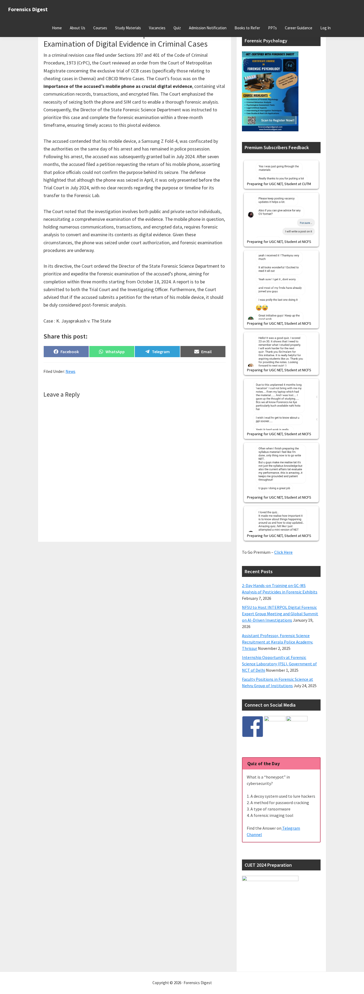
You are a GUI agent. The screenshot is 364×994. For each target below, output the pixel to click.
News (70, 371)
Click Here (283, 552)
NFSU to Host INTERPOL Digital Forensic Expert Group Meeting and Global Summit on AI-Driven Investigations (280, 614)
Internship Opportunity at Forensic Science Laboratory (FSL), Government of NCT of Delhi (279, 664)
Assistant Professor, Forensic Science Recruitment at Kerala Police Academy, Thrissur (277, 642)
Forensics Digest (28, 9)
